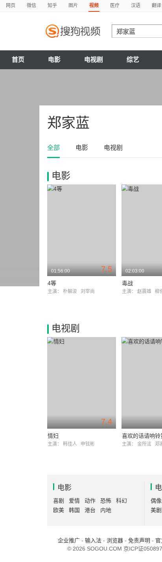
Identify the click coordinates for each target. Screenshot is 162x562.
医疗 (115, 5)
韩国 (74, 510)
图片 (73, 5)
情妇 (53, 436)
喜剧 (58, 501)
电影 (54, 59)
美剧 (156, 510)
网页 (10, 5)
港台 (90, 510)
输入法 (93, 540)
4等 (52, 283)
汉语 (135, 5)
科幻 (121, 501)
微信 (31, 5)
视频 (94, 5)
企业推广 (69, 540)
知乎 (52, 5)
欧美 (58, 510)
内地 (105, 510)
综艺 (133, 59)
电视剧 (93, 59)
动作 (90, 501)
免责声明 (139, 540)
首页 (18, 59)
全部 (53, 147)
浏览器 (115, 540)
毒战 (127, 283)
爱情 (74, 501)
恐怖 (105, 501)
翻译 (156, 5)
